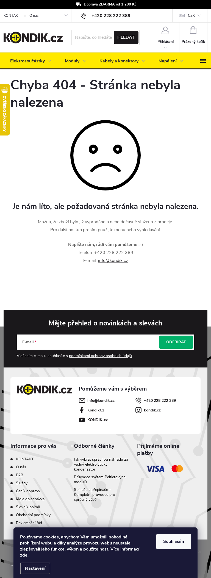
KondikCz (95, 410)
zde (23, 555)
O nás (33, 15)
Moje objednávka (30, 499)
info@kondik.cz (113, 261)
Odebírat (176, 342)
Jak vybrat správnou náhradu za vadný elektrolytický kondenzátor (101, 464)
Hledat (126, 37)
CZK (191, 15)
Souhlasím (173, 541)
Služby (21, 483)
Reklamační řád (29, 523)
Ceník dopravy (28, 491)
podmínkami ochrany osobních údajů (100, 355)
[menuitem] (31, 61)
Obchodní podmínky (33, 515)
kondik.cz (152, 410)
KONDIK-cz (97, 419)
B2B (19, 475)
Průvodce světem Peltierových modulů (100, 479)
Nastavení (35, 568)
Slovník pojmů (28, 507)
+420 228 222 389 (160, 400)
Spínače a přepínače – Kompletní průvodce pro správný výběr (94, 494)
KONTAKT (12, 15)
